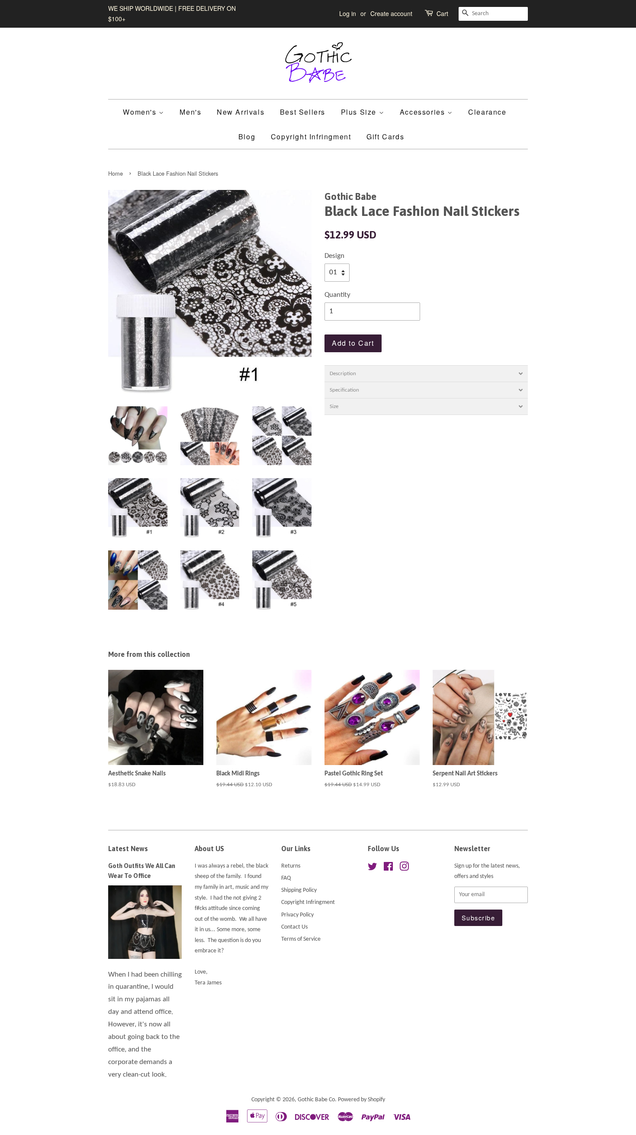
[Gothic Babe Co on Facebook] (388, 868)
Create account (391, 13)
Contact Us (294, 927)
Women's (141, 112)
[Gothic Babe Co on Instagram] (404, 868)
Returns (290, 866)
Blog (246, 136)
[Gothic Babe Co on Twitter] (372, 868)
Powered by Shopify (361, 1099)
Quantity (337, 295)
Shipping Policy (299, 890)
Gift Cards (385, 136)
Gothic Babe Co (316, 1099)
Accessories (423, 112)
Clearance (487, 112)
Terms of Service (301, 939)
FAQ (286, 878)
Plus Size (360, 112)
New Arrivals (240, 112)
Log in (347, 13)
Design (334, 256)
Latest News (128, 848)
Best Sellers (302, 112)
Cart (442, 13)
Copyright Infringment (311, 136)
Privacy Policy (297, 915)
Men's (190, 112)
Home (115, 173)
